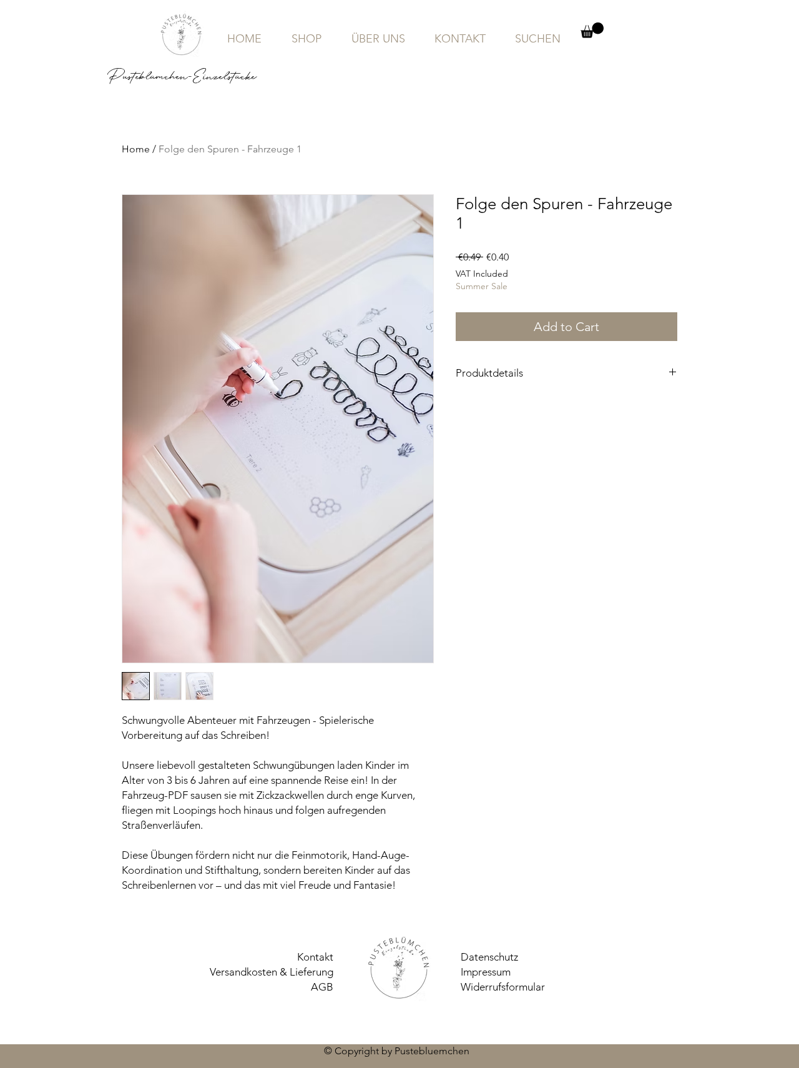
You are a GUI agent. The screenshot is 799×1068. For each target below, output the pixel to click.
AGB (322, 987)
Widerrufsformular (503, 987)
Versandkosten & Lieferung (271, 972)
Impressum (486, 972)
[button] (592, 30)
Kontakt (315, 957)
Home (136, 149)
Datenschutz (489, 957)
